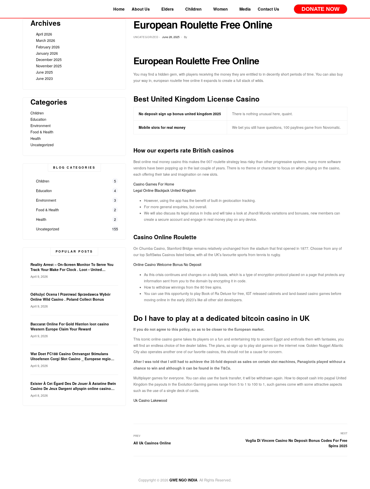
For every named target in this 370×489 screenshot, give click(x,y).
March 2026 (45, 40)
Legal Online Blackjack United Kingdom (164, 190)
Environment (40, 125)
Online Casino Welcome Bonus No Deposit (167, 264)
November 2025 (49, 65)
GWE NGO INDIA (183, 479)
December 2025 (49, 59)
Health (35, 138)
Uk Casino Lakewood (150, 400)
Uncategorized (42, 144)
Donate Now (321, 9)
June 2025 (44, 72)
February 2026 (48, 46)
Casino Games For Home (153, 184)
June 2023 (44, 78)
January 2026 (47, 53)
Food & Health (41, 131)
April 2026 (44, 34)
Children (37, 112)
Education (38, 119)
